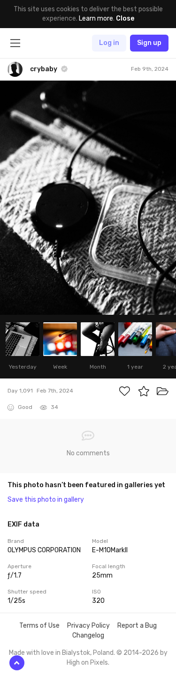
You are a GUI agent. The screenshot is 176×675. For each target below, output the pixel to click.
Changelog (88, 635)
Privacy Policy (88, 626)
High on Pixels (87, 663)
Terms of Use (39, 626)
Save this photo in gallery (46, 500)
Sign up (149, 43)
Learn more (96, 18)
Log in (109, 43)
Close (125, 18)
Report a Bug (137, 626)
